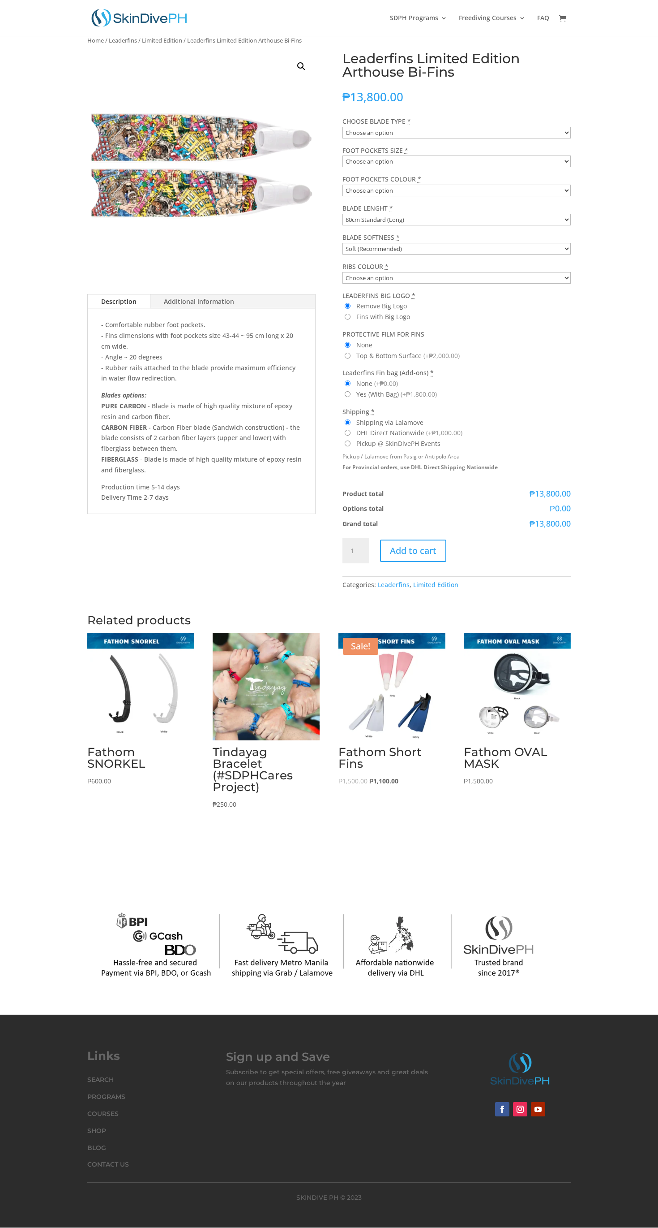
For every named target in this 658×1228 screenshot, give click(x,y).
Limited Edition (162, 40)
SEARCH (100, 1080)
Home (95, 40)
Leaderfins (123, 40)
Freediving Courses (488, 18)
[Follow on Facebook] (502, 1109)
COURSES (103, 1114)
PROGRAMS (106, 1097)
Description (119, 301)
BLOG (96, 1148)
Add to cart (413, 551)
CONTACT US (108, 1164)
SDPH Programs (414, 18)
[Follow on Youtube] (538, 1109)
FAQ (543, 18)
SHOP (96, 1131)
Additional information (199, 301)
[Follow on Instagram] (520, 1109)
